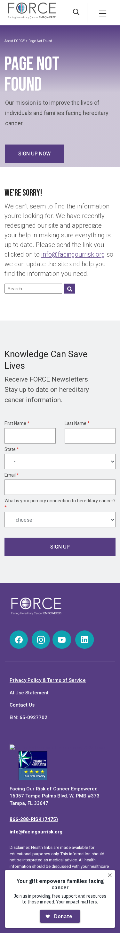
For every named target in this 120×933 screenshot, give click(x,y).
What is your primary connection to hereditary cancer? (60, 504)
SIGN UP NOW (34, 154)
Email (11, 475)
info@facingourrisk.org (73, 254)
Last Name (77, 423)
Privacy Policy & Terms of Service (48, 680)
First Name (16, 423)
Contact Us (22, 705)
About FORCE (14, 41)
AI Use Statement (29, 693)
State (11, 449)
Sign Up (60, 547)
